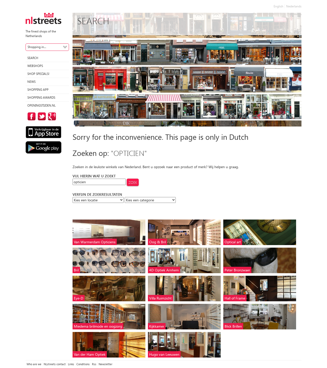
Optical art (233, 241)
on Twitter (41, 116)
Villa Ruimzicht (160, 298)
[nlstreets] (43, 18)
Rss (94, 364)
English (278, 6)
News (31, 82)
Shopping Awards (41, 97)
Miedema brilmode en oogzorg (98, 326)
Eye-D (78, 298)
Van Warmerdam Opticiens (94, 241)
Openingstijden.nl (41, 105)
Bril (76, 270)
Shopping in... (37, 47)
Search (32, 58)
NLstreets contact (55, 364)
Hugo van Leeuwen (164, 354)
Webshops (35, 66)
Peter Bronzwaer (237, 270)
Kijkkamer (156, 326)
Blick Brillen (233, 326)
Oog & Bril (157, 241)
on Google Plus (51, 116)
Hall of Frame (235, 298)
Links (71, 364)
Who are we (34, 364)
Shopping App (38, 89)
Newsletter (105, 364)
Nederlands (293, 6)
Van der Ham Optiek (90, 354)
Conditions (83, 364)
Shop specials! (38, 74)
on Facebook (31, 116)
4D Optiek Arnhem (164, 270)
